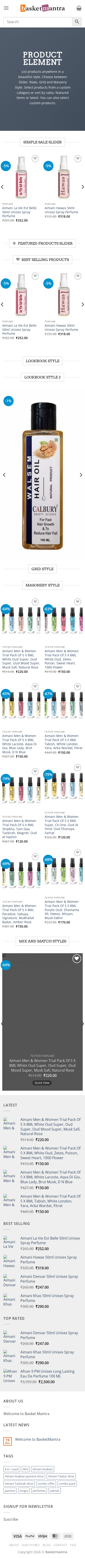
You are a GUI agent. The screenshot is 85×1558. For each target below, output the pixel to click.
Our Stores (31, 1545)
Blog (47, 1545)
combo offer (46, 1483)
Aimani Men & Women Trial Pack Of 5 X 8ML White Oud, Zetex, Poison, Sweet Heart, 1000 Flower (62, 659)
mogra (23, 1491)
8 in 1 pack (12, 1469)
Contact (60, 1545)
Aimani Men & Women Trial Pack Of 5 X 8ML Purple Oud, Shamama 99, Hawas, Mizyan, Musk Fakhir (62, 910)
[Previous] (4, 475)
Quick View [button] (42, 1083)
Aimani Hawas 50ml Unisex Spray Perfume (61, 210)
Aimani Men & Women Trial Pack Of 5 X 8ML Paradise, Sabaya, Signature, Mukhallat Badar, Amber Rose (19, 914)
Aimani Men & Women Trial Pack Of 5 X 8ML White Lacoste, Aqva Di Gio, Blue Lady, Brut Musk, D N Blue (19, 744)
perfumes (39, 1491)
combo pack (67, 1483)
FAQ (73, 1545)
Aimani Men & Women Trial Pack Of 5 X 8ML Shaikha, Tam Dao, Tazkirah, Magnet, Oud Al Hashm (19, 829)
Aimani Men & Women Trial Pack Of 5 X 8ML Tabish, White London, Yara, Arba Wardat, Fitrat (63, 742)
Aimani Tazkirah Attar (19, 1483)
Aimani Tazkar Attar (61, 1476)
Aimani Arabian (42, 1469)
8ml (25, 1469)
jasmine (10, 1491)
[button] (6, 8)
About (14, 1545)
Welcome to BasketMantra (37, 1439)
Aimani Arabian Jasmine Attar (24, 1476)
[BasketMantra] (42, 8)
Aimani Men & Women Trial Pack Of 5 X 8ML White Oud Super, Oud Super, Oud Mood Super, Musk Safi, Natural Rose (21, 659)
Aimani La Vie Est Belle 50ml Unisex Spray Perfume (19, 212)
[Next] (80, 475)
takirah (54, 1491)
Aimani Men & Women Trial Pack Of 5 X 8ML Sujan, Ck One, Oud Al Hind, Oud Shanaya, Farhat (62, 825)
